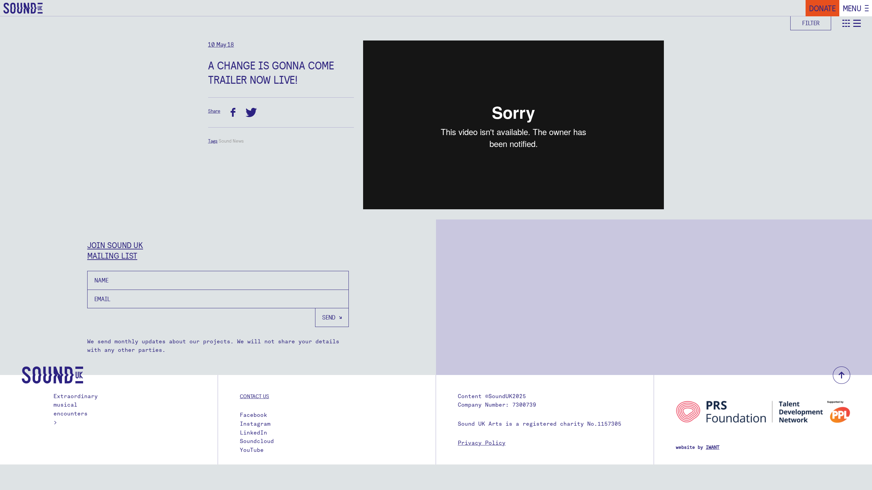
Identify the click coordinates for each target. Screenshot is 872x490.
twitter (251, 112)
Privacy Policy (481, 442)
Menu (852, 8)
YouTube (252, 450)
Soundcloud (257, 441)
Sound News (231, 141)
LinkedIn (253, 432)
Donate (822, 8)
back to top (841, 375)
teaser (846, 23)
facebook (233, 112)
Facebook (253, 415)
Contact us (254, 396)
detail (857, 23)
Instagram (255, 423)
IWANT (712, 447)
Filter (811, 23)
